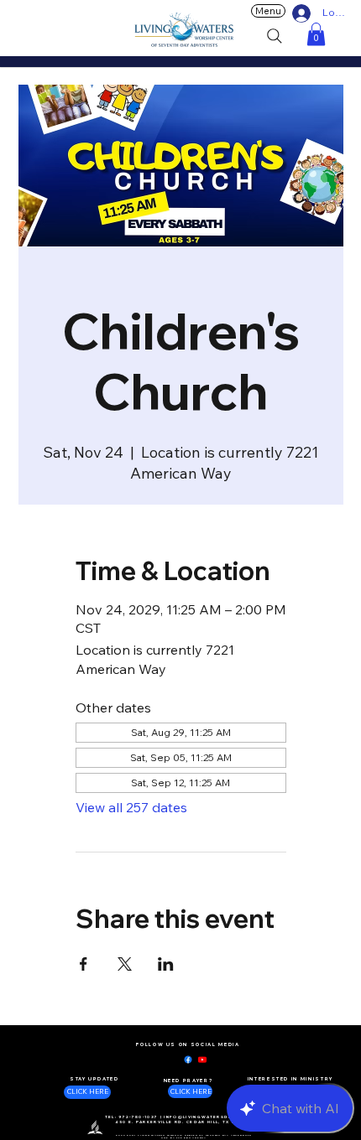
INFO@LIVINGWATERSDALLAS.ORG (211, 1117)
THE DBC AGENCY (191, 1137)
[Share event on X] (125, 964)
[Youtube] (202, 1059)
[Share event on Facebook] (84, 964)
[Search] (274, 36)
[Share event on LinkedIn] (166, 964)
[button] (316, 34)
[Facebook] (188, 1059)
